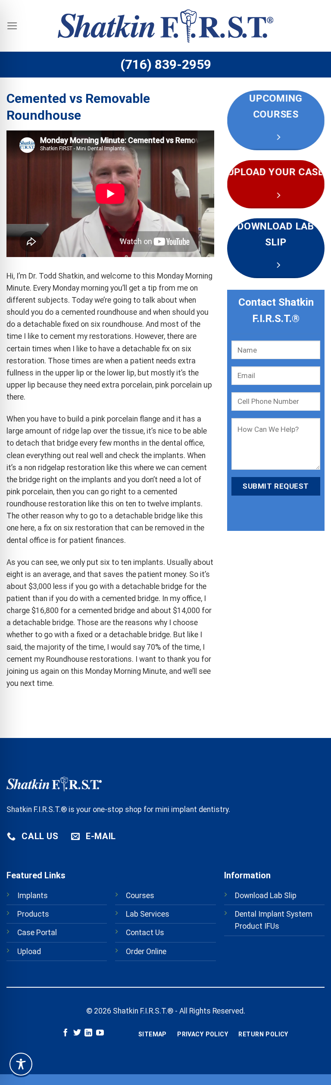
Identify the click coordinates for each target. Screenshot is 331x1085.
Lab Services (147, 914)
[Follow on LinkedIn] (88, 1033)
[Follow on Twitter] (77, 1033)
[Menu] (12, 26)
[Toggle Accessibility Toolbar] (21, 1064)
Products (33, 914)
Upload (29, 951)
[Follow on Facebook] (65, 1033)
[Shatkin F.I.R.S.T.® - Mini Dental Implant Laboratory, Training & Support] (165, 26)
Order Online (146, 951)
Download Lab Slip (266, 895)
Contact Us (145, 932)
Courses (140, 895)
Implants (32, 895)
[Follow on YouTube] (100, 1033)
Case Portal (37, 932)
